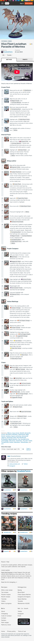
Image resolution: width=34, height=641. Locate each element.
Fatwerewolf (21, 434)
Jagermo (3, 437)
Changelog (4, 613)
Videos (3, 601)
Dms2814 (8, 434)
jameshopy (10, 437)
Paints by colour (6, 624)
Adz (8, 456)
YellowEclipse (24, 442)
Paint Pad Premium (7, 572)
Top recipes (4, 592)
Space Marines (22, 599)
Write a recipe (28, 3)
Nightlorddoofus (12, 439)
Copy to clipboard (28, 449)
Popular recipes (6, 594)
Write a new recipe (6, 590)
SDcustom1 (12, 440)
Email (19, 616)
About (3, 611)
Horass (3, 436)
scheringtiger (5, 440)
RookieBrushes (25, 439)
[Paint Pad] (7, 3)
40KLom (9, 433)
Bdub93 (22, 433)
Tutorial (4, 41)
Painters (3, 620)
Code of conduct (6, 616)
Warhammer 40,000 (23, 603)
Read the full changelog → (9, 582)
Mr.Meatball (4, 439)
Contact (3, 618)
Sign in (22, 3)
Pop (19, 439)
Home (3, 631)
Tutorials (3, 599)
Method (9, 59)
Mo (25, 437)
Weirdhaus (17, 442)
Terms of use (22, 631)
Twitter (26, 464)
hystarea (8, 436)
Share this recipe (6, 446)
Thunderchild (5, 442)
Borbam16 (27, 433)
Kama (14, 437)
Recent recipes (5, 596)
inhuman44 (25, 436)
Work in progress (6, 603)
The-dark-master (27, 440)
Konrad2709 (20, 437)
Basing (20, 590)
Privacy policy (11, 631)
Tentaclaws (19, 440)
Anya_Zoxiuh (15, 433)
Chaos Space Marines (24, 594)
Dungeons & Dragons (24, 596)
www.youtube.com (14, 464)
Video (9, 41)
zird (2, 443)
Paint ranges (5, 622)
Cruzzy (3, 434)
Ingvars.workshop (16, 436)
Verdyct (11, 442)
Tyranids (9, 55)
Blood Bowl (21, 592)
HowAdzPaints (24, 471)
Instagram (12, 466)
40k (3, 55)
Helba (27, 434)
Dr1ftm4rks (15, 434)
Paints (25, 59)
